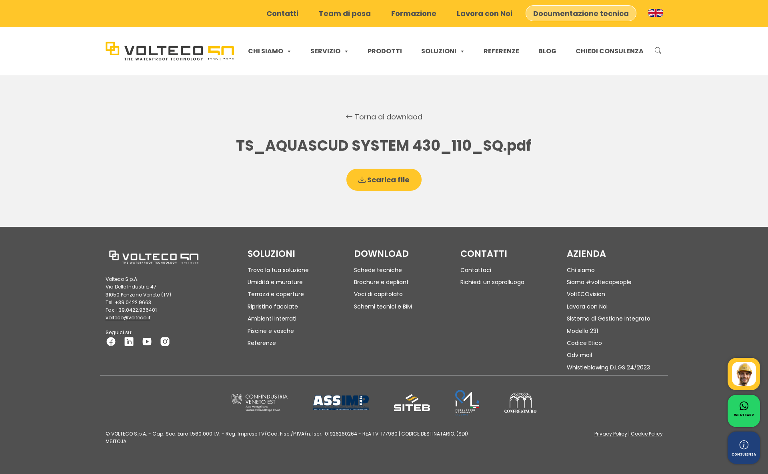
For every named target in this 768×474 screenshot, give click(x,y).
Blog (547, 51)
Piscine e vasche (271, 331)
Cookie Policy (647, 433)
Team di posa (345, 13)
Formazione (413, 13)
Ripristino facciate (273, 307)
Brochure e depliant (381, 282)
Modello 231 (582, 331)
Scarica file (388, 180)
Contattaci (475, 270)
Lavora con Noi (484, 13)
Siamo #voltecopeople (599, 282)
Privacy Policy (610, 433)
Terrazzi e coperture (276, 294)
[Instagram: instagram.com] (165, 341)
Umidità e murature (275, 282)
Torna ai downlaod (387, 117)
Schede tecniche (378, 270)
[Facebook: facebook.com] (111, 341)
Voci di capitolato (378, 294)
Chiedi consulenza (610, 51)
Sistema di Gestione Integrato (608, 319)
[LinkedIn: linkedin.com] (129, 341)
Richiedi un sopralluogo (492, 282)
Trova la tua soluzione (278, 270)
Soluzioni (438, 51)
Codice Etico (584, 343)
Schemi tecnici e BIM (383, 307)
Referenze (501, 51)
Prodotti (385, 51)
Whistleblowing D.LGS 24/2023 (608, 367)
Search (658, 51)
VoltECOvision (586, 294)
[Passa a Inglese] (655, 13)
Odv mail (579, 355)
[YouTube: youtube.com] (147, 341)
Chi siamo (265, 51)
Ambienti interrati (272, 319)
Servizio (325, 51)
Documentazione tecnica (581, 13)
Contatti (282, 13)
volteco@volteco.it (128, 317)
